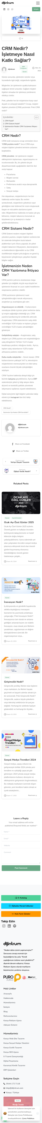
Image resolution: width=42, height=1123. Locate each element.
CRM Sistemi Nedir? (12, 123)
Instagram (15, 397)
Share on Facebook (22, 444)
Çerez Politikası (28, 1118)
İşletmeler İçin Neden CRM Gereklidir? (15, 412)
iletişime (12, 379)
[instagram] (8, 9)
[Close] (37, 1113)
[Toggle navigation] (38, 3)
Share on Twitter (22, 451)
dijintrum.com (23, 427)
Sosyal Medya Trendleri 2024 (20, 759)
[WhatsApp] (12, 9)
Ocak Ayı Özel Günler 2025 (19, 522)
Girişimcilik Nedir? (13, 681)
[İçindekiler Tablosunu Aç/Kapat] (35, 117)
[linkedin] (4, 9)
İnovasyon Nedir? (13, 602)
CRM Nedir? (9, 121)
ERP (35, 379)
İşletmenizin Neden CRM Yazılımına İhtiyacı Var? (21, 127)
